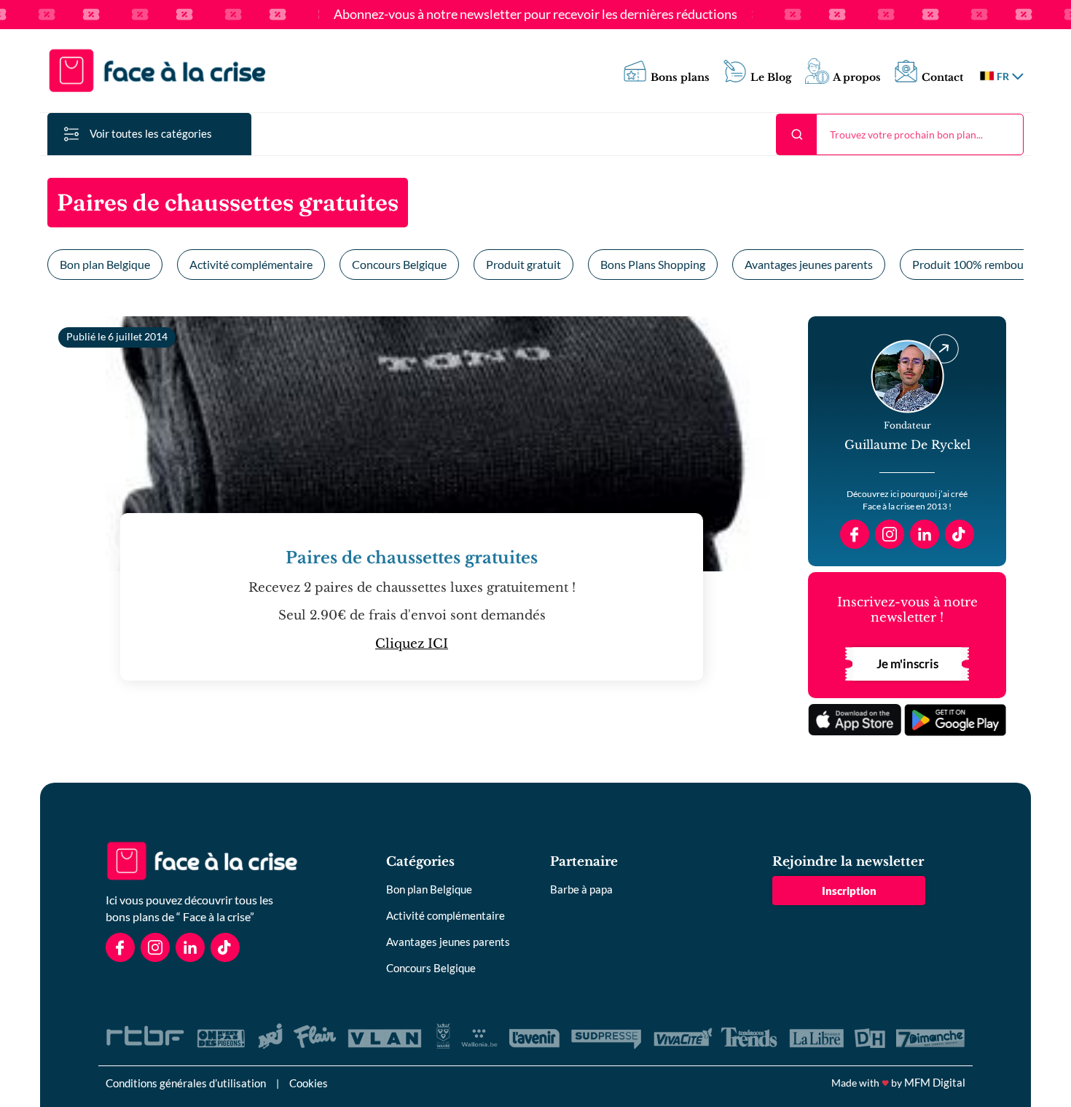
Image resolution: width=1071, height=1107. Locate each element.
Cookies (308, 1083)
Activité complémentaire (251, 264)
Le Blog (771, 77)
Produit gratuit (523, 264)
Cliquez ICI (411, 644)
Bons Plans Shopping (652, 264)
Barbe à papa (581, 889)
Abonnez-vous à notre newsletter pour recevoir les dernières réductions (535, 14)
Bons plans (680, 77)
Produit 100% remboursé (975, 264)
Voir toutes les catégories (151, 133)
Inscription (849, 890)
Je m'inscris (907, 663)
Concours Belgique (399, 264)
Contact (942, 77)
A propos (857, 77)
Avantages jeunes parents (809, 264)
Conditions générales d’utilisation (186, 1083)
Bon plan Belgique (105, 264)
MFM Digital (934, 1082)
